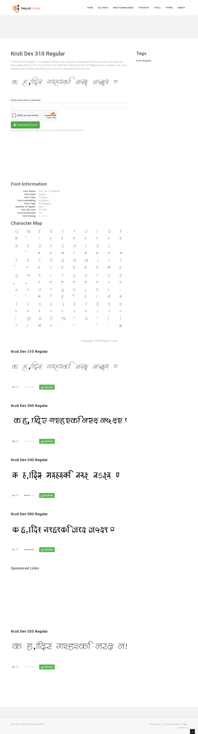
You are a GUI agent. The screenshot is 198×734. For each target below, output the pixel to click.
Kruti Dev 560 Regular (29, 406)
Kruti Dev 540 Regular (29, 460)
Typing (169, 7)
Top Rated (143, 7)
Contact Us (182, 727)
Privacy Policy (154, 724)
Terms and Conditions (171, 724)
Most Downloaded (123, 7)
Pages (184, 724)
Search (181, 7)
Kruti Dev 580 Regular (29, 514)
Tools (157, 7)
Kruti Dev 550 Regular (29, 631)
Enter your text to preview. (26, 100)
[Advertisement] (99, 26)
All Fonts (103, 7)
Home (90, 7)
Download (48, 387)
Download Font (26, 125)
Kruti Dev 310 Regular (29, 351)
